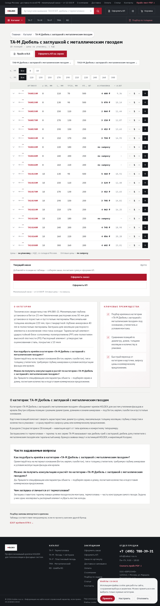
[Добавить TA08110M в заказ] (145, 93)
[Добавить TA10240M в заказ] (145, 227)
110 (31, 77)
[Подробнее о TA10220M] (13, 218)
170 (59, 77)
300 (113, 77)
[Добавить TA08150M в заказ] (145, 111)
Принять (107, 598)
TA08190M (33, 129)
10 (37, 70)
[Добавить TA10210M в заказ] (145, 209)
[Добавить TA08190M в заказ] (145, 129)
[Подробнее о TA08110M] (13, 93)
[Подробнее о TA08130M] (13, 102)
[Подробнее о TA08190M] (13, 129)
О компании (82, 2)
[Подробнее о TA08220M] (13, 147)
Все (22, 70)
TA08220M (33, 147)
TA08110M (33, 93)
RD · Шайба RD (56, 568)
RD (67, 20)
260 (104, 77)
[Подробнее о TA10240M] (13, 227)
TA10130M (33, 173)
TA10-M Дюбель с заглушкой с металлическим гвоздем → (107, 62)
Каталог (15, 20)
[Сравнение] (133, 11)
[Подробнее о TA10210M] (13, 209)
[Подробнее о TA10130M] (13, 174)
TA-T (30, 20)
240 (95, 77)
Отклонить (143, 598)
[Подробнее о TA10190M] (13, 200)
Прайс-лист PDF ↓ (146, 2)
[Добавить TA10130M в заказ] (145, 174)
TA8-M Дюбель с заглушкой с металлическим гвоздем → (41, 62)
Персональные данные (94, 599)
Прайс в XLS (23, 53)
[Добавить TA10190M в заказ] (145, 200)
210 (77, 77)
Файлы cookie (90, 602)
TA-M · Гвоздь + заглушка (61, 554)
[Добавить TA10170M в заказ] (145, 191)
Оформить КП (118, 11)
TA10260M (33, 236)
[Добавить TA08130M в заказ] (145, 102)
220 (86, 77)
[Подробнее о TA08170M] (13, 120)
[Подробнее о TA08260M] (13, 165)
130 (40, 77)
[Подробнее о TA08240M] (13, 156)
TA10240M (33, 227)
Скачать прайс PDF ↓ (131, 565)
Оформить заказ (80, 277)
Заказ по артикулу (93, 559)
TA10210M (33, 209)
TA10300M (33, 245)
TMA (59, 20)
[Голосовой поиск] (91, 11)
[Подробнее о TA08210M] (13, 138)
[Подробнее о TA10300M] (13, 245)
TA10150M (33, 182)
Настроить (124, 598)
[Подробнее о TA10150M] (13, 183)
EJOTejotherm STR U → (21, 522)
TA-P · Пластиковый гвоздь (62, 559)
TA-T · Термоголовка (59, 550)
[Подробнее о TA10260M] (13, 236)
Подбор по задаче (93, 576)
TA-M (39, 20)
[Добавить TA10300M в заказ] (145, 245)
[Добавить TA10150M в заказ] (145, 183)
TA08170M (33, 120)
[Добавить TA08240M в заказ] (145, 156)
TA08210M (33, 138)
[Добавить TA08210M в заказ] (145, 138)
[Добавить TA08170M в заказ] (145, 120)
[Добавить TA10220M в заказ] (145, 218)
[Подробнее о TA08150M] (13, 111)
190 (68, 77)
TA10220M (33, 218)
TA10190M (33, 200)
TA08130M (33, 102)
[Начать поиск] (98, 11)
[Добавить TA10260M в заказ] (145, 236)
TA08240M (33, 156)
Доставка (96, 2)
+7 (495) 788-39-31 (136, 551)
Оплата (107, 2)
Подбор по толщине (142, 20)
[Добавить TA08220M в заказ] (145, 147)
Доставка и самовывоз (95, 563)
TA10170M (33, 191)
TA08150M (33, 111)
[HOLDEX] (11, 11)
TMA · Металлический (59, 563)
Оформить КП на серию (51, 53)
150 (50, 77)
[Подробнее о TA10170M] (13, 191)
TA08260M (33, 164)
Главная (16, 34)
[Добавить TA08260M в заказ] (145, 165)
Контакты (128, 2)
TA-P (49, 20)
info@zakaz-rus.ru (128, 556)
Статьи (117, 2)
